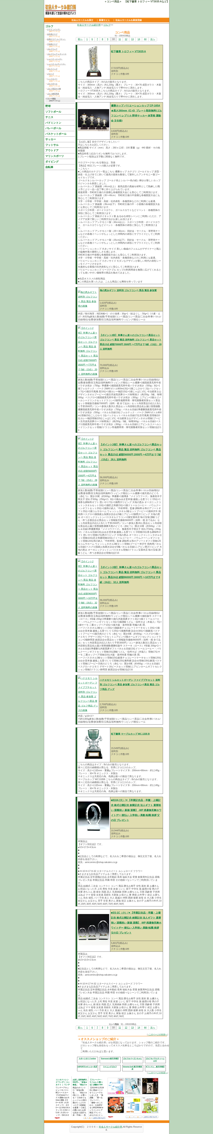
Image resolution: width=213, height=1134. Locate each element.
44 (145, 39)
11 (120, 39)
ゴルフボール (52, 84)
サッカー (50, 139)
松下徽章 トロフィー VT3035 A (128, 51)
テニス (49, 117)
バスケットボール (56, 133)
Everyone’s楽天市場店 (110, 1058)
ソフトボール (53, 111)
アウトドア (52, 150)
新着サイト (104, 20)
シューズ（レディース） (56, 64)
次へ (152, 39)
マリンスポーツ (54, 156)
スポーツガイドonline (87, 1058)
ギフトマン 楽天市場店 (155, 1066)
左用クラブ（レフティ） (56, 39)
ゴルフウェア (52, 49)
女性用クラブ (52, 34)
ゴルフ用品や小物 (54, 89)
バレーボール (53, 128)
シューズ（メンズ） (55, 59)
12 (126, 39)
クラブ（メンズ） (54, 29)
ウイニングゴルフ (110, 1066)
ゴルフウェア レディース (56, 54)
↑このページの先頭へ (157, 1034)
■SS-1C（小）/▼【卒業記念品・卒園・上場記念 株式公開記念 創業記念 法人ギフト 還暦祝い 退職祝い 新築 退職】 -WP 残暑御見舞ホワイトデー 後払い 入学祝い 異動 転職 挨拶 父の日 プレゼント (136, 922)
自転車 (49, 167)
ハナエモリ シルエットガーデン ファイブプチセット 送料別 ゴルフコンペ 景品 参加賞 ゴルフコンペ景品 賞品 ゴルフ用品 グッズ (130, 684)
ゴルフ (106, 25)
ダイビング (52, 161)
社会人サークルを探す (82, 20)
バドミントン (53, 122)
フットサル (52, 144)
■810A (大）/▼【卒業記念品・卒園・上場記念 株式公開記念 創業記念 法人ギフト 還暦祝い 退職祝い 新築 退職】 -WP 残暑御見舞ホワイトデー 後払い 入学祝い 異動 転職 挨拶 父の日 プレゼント (136, 810)
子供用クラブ (52, 44)
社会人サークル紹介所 (89, 25)
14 (139, 39)
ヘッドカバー (52, 79)
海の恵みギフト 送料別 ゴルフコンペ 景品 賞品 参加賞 (128, 290)
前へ (80, 39)
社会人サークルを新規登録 (129, 20)
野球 (48, 106)
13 (132, 39)
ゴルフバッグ (52, 69)
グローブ (50, 74)
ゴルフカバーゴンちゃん (132, 1058)
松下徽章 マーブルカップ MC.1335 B (130, 734)
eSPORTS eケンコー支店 (87, 1066)
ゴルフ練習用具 (53, 94)
